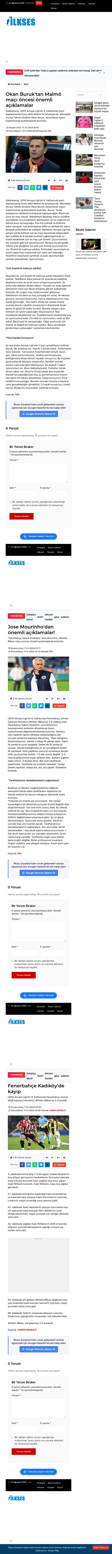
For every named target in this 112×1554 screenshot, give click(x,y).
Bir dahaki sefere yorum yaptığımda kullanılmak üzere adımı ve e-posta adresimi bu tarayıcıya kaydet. (38, 505)
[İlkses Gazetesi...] (21, 20)
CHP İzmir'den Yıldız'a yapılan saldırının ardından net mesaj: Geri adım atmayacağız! (68, 617)
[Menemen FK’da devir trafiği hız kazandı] (84, 160)
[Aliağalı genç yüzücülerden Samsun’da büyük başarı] (84, 107)
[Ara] (100, 94)
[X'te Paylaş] (26, 187)
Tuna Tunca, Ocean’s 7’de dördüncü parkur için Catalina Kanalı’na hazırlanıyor (100, 209)
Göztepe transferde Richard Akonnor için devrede (100, 142)
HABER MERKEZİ (57, 1110)
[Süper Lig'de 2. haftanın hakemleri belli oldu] (84, 122)
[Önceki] (100, 73)
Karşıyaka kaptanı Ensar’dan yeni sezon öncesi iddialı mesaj (99, 182)
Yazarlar (91, 3)
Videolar (81, 3)
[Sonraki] (104, 73)
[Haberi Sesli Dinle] (49, 180)
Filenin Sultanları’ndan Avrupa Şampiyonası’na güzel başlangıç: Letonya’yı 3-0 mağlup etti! (59, 73)
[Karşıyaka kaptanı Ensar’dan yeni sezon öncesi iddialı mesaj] (84, 177)
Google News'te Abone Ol (40, 413)
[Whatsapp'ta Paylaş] (32, 187)
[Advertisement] (76, 35)
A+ (60, 180)
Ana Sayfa (15, 84)
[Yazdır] (66, 180)
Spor (26, 84)
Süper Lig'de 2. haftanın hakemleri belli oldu (99, 123)
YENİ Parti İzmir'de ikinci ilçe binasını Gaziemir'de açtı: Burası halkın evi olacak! (51, 617)
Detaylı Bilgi (53, 1550)
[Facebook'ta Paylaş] (20, 187)
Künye (54, 8)
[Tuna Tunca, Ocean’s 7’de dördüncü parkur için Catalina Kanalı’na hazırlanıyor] (84, 203)
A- (54, 180)
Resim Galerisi (68, 3)
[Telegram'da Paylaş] (38, 187)
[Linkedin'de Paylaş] (45, 187)
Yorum (14, 459)
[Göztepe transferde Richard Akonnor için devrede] (84, 139)
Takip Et (58, 187)
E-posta (45, 487)
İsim (12, 487)
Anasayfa (55, 3)
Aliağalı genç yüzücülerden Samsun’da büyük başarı (102, 107)
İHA (49, 131)
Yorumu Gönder (21, 516)
